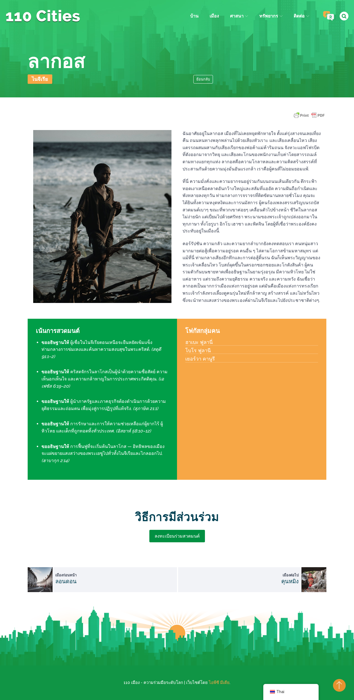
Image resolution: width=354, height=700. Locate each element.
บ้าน (194, 16)
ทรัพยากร (268, 16)
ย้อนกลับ (203, 79)
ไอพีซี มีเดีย (219, 682)
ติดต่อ (299, 16)
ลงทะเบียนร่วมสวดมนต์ (177, 536)
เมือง (214, 16)
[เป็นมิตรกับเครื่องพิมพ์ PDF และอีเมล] (309, 118)
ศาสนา (237, 16)
